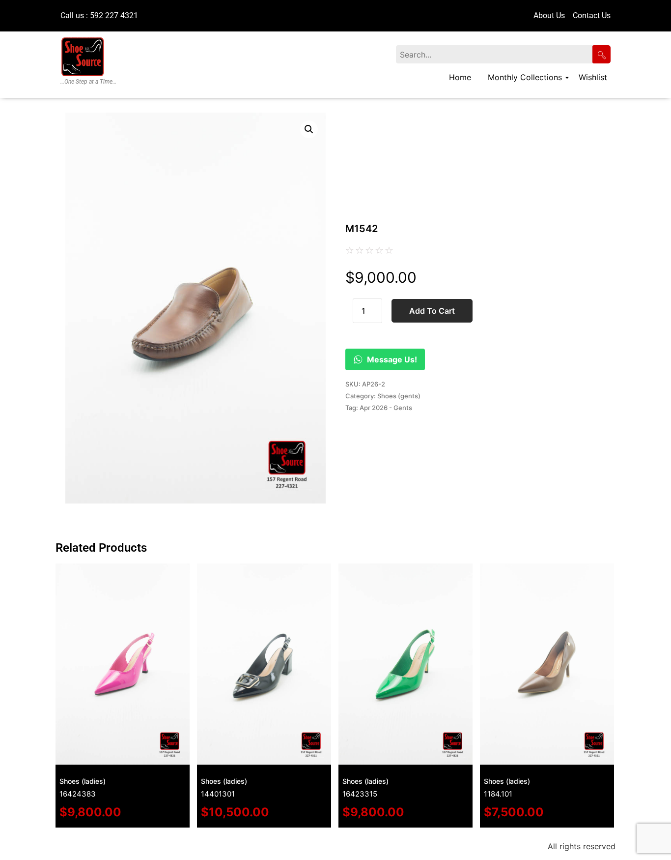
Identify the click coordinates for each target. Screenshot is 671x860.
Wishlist (593, 77)
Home (460, 77)
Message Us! (392, 359)
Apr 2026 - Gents (386, 408)
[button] (309, 129)
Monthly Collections (525, 77)
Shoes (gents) (398, 396)
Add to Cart (432, 311)
